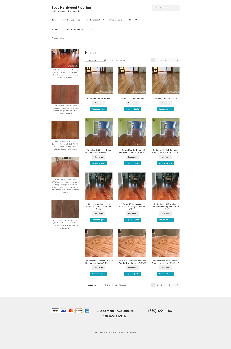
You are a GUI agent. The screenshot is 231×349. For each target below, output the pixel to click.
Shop (131, 20)
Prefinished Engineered (70, 20)
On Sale (54, 29)
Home (54, 20)
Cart (92, 29)
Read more (99, 103)
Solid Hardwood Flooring (71, 7)
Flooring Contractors (74, 29)
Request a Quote (99, 109)
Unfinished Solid (115, 20)
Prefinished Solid (94, 20)
